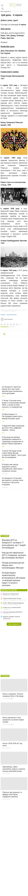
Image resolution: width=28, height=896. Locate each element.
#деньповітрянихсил (11, 314)
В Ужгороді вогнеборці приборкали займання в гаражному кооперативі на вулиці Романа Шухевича (12, 440)
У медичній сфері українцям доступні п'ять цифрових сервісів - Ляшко (13, 428)
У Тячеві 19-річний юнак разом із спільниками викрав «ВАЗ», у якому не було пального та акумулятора (13, 403)
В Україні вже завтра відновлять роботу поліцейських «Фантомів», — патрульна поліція (13, 467)
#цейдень (3, 314)
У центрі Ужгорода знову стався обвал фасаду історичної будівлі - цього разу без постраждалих (14, 454)
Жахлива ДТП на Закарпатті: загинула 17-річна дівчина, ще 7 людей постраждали (14, 544)
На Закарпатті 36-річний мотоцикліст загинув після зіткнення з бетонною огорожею (12, 481)
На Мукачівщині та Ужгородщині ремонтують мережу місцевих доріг (12, 416)
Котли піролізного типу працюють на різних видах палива (13, 719)
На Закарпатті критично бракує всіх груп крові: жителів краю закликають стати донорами (12, 390)
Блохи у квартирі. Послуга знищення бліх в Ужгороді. (13, 695)
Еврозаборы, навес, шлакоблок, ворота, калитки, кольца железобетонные (13, 769)
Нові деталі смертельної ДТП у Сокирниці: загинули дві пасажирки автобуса (14, 555)
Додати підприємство (14, 624)
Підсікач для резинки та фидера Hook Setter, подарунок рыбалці (12, 794)
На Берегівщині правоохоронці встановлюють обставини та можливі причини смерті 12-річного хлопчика (13, 579)
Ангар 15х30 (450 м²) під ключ (12, 744)
